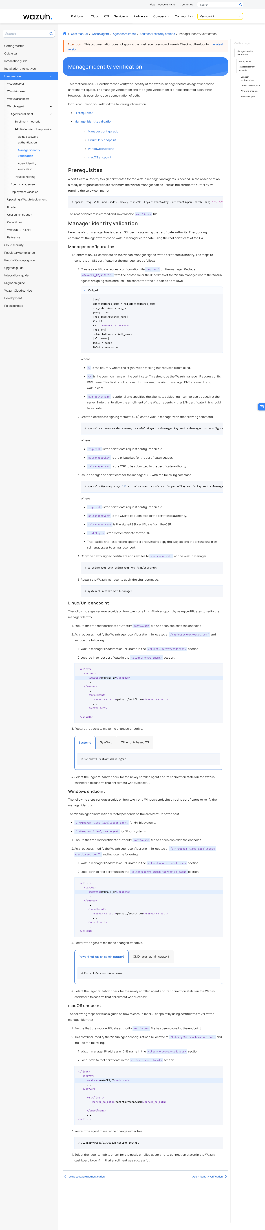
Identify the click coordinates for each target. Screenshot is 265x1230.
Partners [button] (140, 16)
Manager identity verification (29, 153)
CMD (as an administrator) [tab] (151, 956)
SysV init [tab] (106, 742)
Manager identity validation (247, 68)
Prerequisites (245, 61)
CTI (106, 16)
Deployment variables (24, 192)
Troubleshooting (24, 177)
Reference (13, 237)
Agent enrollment (31, 113)
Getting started (14, 46)
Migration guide (14, 283)
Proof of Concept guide (19, 260)
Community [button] (183, 16)
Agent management (23, 184)
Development (13, 298)
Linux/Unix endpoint (250, 85)
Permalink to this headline (144, 66)
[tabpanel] (148, 759)
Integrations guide (16, 275)
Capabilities (14, 222)
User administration (19, 215)
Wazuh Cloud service (18, 290)
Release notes (13, 306)
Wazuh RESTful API (19, 230)
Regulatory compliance (19, 253)
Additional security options (32, 128)
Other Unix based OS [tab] (135, 742)
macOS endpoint (248, 96)
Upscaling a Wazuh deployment (27, 199)
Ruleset (12, 207)
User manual (27, 75)
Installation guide (15, 61)
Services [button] (120, 16)
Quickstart (11, 53)
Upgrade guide (13, 268)
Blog (151, 4)
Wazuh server (15, 84)
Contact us (186, 4)
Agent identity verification (27, 166)
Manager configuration (247, 78)
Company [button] (160, 16)
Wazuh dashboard (18, 99)
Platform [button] (77, 16)
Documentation (167, 4)
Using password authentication (28, 139)
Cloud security (13, 245)
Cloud (95, 16)
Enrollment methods (27, 121)
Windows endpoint (249, 90)
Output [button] (93, 290)
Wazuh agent (29, 105)
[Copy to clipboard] (219, 200)
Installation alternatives (20, 69)
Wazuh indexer (16, 91)
